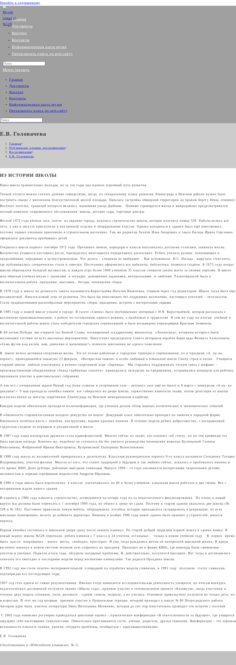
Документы (19, 86)
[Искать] (45, 121)
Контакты (17, 98)
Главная (16, 79)
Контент (16, 92)
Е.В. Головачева (21, 156)
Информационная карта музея (35, 104)
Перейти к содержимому (20, 3)
